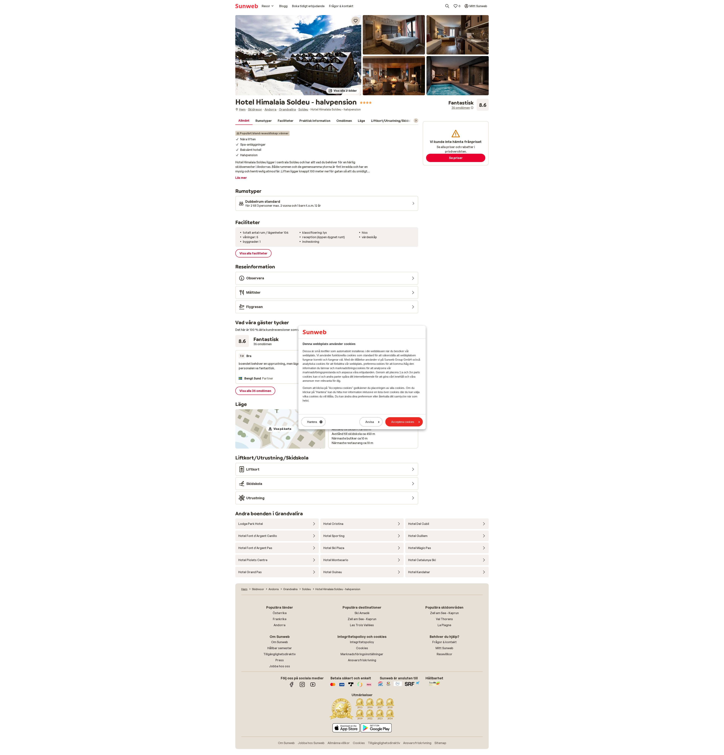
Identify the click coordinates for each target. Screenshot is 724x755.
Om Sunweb (279, 642)
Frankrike (279, 619)
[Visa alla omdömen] (468, 105)
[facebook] (292, 686)
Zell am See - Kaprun (362, 619)
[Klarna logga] (369, 686)
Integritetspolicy (362, 642)
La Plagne (444, 625)
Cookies (362, 648)
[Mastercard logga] (333, 686)
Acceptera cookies (402, 421)
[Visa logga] (342, 686)
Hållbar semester (279, 648)
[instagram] (302, 686)
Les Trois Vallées (362, 625)
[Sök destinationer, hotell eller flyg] (447, 6)
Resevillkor (444, 654)
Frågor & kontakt (444, 642)
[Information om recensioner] (472, 107)
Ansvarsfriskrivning (362, 660)
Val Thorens (444, 619)
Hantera (312, 421)
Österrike (280, 613)
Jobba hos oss (279, 666)
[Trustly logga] (351, 686)
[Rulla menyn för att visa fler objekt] (416, 120)
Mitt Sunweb (444, 648)
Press (279, 660)
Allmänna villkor (338, 743)
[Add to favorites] (355, 21)
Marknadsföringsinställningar (362, 654)
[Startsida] (246, 6)
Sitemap (440, 743)
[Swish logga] (360, 686)
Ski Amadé (361, 613)
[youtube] (313, 686)
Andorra (279, 625)
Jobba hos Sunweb (311, 743)
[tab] (243, 121)
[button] (298, 55)
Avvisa (369, 421)
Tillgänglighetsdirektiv (279, 654)
